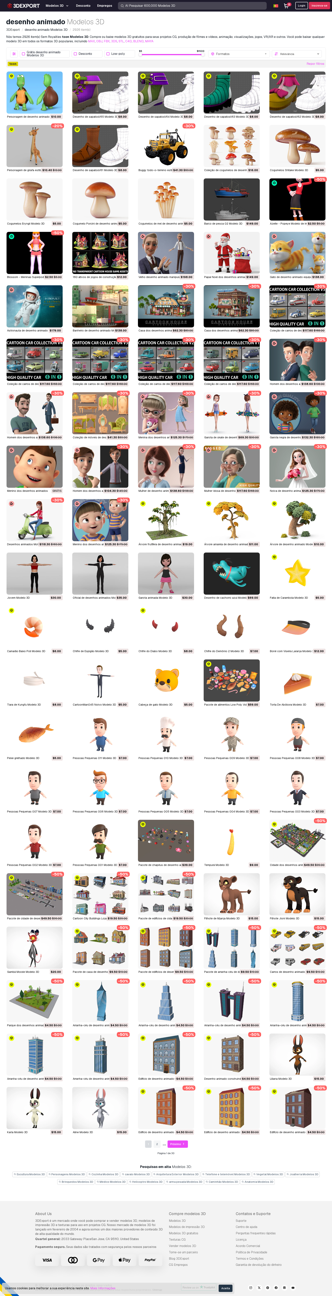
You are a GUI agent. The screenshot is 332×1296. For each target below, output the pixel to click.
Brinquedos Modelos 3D (77, 1182)
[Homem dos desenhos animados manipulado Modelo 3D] (297, 360)
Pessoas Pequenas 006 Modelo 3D (95, 811)
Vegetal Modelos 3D (269, 1174)
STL (121, 41)
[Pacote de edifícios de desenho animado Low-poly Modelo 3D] (166, 948)
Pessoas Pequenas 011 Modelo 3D (94, 758)
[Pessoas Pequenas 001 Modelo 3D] (100, 841)
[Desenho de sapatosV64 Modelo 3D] (166, 93)
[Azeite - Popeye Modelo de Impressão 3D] (297, 199)
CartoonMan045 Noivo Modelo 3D (94, 704)
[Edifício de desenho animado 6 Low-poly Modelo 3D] (166, 1055)
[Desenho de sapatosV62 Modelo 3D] (297, 93)
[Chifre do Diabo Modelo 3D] (166, 627)
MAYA (149, 41)
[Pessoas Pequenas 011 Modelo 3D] (100, 734)
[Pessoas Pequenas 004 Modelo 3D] (232, 787)
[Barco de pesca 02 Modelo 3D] (232, 199)
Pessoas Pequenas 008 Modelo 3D (292, 758)
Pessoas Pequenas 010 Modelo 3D (161, 758)
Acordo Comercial (248, 1246)
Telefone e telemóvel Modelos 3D (227, 1174)
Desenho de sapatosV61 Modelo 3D (95, 170)
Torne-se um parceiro (183, 1252)
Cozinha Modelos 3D (104, 1174)
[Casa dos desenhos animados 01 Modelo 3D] (232, 306)
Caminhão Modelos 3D (223, 1182)
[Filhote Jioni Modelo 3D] (297, 894)
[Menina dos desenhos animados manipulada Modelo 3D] (166, 413)
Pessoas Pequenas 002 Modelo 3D (29, 865)
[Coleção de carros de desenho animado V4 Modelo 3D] (35, 360)
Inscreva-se (319, 5)
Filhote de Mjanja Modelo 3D (222, 918)
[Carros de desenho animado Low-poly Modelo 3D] (297, 948)
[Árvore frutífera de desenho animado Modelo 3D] (166, 520)
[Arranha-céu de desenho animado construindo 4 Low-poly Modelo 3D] (232, 1001)
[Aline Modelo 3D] (100, 1108)
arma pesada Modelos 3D (185, 1182)
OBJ (99, 41)
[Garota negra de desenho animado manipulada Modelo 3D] (297, 413)
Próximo (176, 1144)
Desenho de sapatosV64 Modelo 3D (161, 116)
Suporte (241, 1221)
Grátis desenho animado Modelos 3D (44, 54)
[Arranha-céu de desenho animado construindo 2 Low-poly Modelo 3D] (35, 1055)
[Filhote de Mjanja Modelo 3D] (232, 894)
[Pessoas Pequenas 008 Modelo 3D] (297, 734)
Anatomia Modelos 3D (258, 1182)
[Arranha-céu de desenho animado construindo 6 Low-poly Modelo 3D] (100, 1001)
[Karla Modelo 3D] (35, 1108)
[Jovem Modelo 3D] (35, 574)
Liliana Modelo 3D (281, 1078)
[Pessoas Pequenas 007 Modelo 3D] (35, 787)
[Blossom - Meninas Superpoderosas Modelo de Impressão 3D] (35, 253)
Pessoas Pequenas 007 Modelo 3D (29, 811)
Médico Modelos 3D (112, 1182)
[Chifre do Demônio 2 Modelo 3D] (232, 627)
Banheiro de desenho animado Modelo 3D (99, 330)
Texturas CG (177, 1240)
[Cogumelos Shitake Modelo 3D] (297, 146)
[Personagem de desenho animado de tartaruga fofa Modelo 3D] (35, 93)
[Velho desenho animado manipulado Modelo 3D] (166, 253)
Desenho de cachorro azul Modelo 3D (227, 597)
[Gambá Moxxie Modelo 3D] (35, 948)
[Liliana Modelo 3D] (297, 1055)
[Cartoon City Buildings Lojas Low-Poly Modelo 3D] (100, 894)
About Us (43, 1213)
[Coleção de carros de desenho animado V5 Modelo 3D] (297, 306)
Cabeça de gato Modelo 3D (156, 704)
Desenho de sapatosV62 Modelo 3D (292, 116)
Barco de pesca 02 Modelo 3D (223, 223)
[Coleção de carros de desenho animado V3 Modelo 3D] (100, 360)
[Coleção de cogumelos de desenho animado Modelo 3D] (232, 146)
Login (301, 5)
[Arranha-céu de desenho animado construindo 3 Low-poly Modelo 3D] (297, 1001)
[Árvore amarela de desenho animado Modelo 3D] (232, 520)
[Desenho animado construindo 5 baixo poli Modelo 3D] (232, 1055)
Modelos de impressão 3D (187, 1227)
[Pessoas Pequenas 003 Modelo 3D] (297, 787)
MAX (91, 41)
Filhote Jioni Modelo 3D (284, 918)
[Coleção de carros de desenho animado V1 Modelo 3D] (232, 360)
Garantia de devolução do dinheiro (259, 1265)
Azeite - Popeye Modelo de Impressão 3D (296, 223)
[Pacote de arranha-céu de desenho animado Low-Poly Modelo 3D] (232, 948)
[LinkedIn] (284, 1288)
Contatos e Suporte (253, 1213)
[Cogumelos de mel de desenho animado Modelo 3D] (166, 199)
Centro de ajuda (246, 1227)
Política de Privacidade (251, 1252)
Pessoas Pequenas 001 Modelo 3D (95, 865)
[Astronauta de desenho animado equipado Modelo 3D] (35, 306)
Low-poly (118, 54)
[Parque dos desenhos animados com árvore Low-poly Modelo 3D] (35, 1001)
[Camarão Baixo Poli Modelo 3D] (35, 627)
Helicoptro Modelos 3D (147, 1182)
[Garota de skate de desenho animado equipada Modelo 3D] (232, 413)
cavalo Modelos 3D (137, 1174)
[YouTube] (293, 1288)
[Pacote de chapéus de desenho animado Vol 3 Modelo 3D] (166, 841)
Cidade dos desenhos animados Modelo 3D (297, 865)
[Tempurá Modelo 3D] (232, 841)
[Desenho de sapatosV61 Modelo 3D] (100, 146)
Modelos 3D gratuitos (183, 1233)
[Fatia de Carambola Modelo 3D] (297, 574)
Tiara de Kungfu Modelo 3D (24, 704)
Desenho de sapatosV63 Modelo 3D (226, 116)
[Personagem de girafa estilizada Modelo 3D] (35, 146)
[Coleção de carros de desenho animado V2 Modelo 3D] (166, 360)
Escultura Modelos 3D (30, 1174)
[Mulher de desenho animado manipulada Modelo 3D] (166, 467)
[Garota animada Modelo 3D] (166, 574)
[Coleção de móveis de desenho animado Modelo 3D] (100, 413)
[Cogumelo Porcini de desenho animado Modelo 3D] (100, 199)
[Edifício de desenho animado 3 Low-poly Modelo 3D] (232, 1108)
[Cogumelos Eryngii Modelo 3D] (35, 199)
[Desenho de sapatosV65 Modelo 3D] (100, 93)
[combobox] (242, 54)
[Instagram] (251, 1288)
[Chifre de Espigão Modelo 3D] (100, 627)
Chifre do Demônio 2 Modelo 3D (224, 651)
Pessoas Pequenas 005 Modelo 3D (161, 811)
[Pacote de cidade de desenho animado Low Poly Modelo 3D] (35, 894)
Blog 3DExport (179, 1259)
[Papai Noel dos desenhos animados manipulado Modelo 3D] (232, 253)
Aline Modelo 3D (83, 1132)
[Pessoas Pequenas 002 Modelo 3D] (35, 841)
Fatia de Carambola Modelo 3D (289, 597)
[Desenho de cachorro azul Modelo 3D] (232, 574)
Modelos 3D (177, 1221)
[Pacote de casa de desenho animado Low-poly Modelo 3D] (100, 948)
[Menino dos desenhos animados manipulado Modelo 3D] (35, 467)
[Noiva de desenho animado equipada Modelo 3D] (297, 467)
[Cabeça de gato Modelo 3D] (166, 680)
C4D (128, 41)
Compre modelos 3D (187, 1213)
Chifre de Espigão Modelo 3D (91, 651)
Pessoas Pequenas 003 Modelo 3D (292, 811)
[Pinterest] (267, 1288)
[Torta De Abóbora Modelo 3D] (297, 680)
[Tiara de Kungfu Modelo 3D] (35, 680)
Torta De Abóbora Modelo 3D (288, 704)
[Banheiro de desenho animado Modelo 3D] (100, 306)
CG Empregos (178, 1265)
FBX (107, 41)
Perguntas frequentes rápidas (256, 1233)
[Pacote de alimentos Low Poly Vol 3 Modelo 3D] (232, 680)
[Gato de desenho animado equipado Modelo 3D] (297, 253)
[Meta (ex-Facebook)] (276, 1288)
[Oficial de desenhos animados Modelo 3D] (100, 574)
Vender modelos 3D (182, 1246)
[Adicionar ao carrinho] (49, 108)
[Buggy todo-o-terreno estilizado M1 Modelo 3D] (166, 146)
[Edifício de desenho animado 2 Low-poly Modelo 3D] (297, 1108)
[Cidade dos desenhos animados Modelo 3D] (297, 841)
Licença (241, 1240)
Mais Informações (102, 1288)
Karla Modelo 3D (17, 1132)
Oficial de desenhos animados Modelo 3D (99, 597)
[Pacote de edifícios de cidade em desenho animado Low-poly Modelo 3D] (166, 894)
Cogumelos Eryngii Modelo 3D (26, 223)
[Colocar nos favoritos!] (57, 108)
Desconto (85, 54)
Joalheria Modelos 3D (303, 1174)
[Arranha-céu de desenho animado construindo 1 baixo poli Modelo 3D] (100, 1055)
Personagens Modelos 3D (68, 1174)
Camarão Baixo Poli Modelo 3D (26, 651)
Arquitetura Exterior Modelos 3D (177, 1174)
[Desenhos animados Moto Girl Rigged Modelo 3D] (35, 520)
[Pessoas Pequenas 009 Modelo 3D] (232, 734)
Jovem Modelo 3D (18, 597)
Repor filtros (315, 64)
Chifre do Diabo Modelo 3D (155, 651)
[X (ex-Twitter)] (259, 1288)
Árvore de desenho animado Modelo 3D (294, 544)
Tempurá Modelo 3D (216, 865)
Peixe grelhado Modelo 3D (23, 758)
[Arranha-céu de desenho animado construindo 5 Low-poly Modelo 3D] (166, 1001)
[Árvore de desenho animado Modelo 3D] (297, 520)
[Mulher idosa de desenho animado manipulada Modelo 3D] (232, 467)
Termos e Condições (250, 1259)
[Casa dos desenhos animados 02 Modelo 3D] (166, 306)
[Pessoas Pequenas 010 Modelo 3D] (166, 734)
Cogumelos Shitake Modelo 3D (289, 170)
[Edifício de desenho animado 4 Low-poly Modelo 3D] (166, 1108)
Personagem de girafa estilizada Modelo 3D (34, 170)
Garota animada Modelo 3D (155, 597)
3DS (114, 41)
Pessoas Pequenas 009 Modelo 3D (226, 758)
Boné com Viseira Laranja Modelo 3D (293, 651)
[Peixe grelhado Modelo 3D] (35, 734)
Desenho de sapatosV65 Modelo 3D (95, 116)
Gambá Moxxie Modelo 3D (23, 972)
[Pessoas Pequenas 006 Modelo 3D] (100, 787)
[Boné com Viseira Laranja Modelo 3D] (297, 627)
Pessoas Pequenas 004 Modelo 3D (226, 811)
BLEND (138, 41)
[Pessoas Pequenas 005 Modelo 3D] (166, 787)
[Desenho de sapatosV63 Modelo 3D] (232, 93)
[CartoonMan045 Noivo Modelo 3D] (100, 680)
